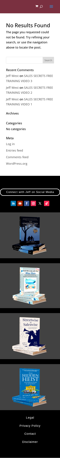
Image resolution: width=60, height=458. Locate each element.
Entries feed (14, 150)
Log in (10, 144)
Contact (30, 433)
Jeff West (12, 76)
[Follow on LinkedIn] (13, 203)
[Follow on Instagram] (33, 203)
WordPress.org (16, 164)
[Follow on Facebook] (26, 203)
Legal (30, 417)
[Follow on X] (40, 203)
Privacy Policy (30, 425)
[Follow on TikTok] (46, 203)
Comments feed (17, 157)
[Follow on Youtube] (20, 203)
